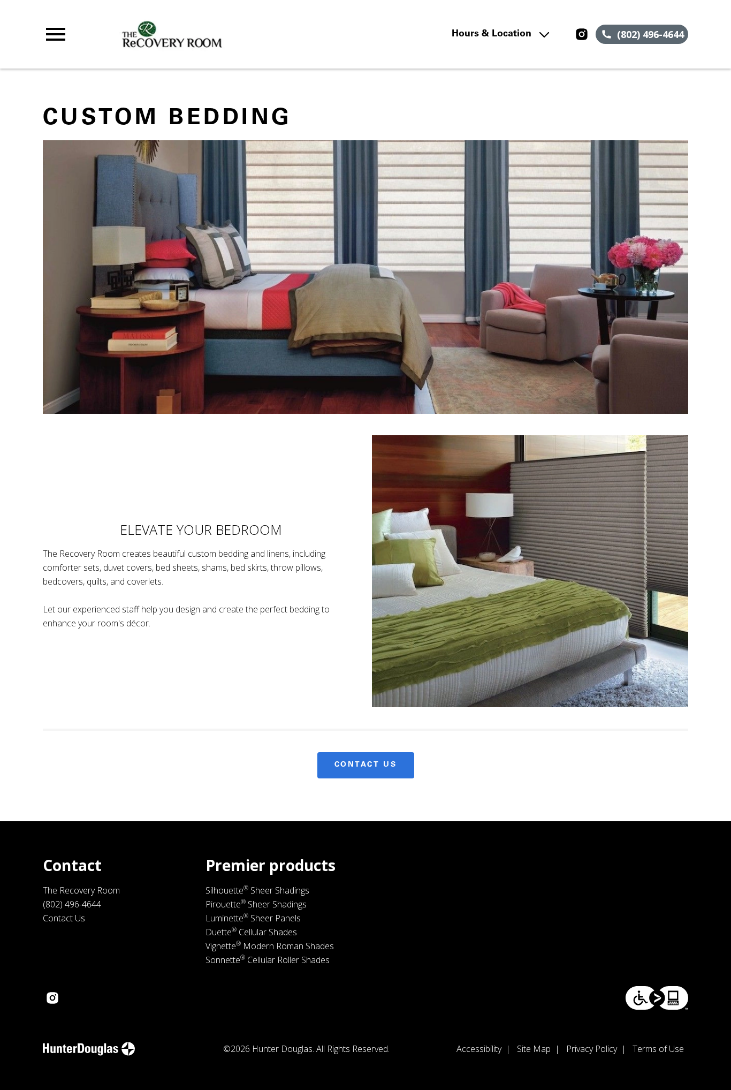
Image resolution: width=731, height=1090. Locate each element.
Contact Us (365, 765)
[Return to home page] (238, 34)
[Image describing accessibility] (657, 998)
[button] (55, 34)
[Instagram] (581, 34)
